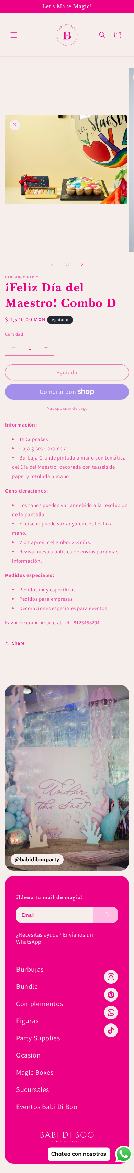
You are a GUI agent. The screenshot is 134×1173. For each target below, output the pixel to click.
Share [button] (18, 643)
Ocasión (28, 1055)
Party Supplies (38, 1037)
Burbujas (30, 969)
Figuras (27, 1020)
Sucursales (32, 1089)
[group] (67, 778)
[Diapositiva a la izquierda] (51, 264)
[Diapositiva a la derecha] (82, 264)
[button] (13, 35)
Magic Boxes (35, 1072)
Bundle (27, 986)
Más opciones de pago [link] (67, 408)
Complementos (39, 1003)
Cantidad (14, 334)
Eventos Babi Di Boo (46, 1106)
